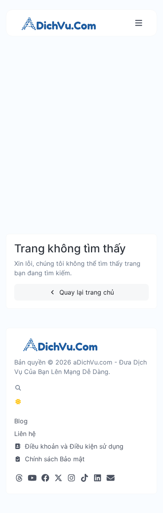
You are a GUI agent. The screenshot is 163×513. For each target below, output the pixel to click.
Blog (21, 421)
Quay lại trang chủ (85, 292)
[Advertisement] (81, 143)
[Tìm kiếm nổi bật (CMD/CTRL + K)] (18, 388)
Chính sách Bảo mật (54, 459)
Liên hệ (25, 434)
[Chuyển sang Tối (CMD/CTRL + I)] (18, 401)
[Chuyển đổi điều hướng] (138, 23)
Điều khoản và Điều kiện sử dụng (73, 446)
